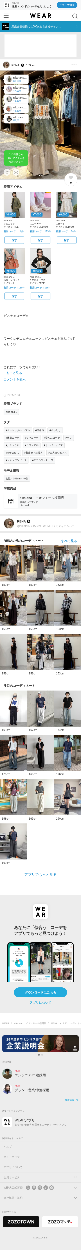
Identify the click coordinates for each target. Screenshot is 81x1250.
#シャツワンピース (16, 460)
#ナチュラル (12, 445)
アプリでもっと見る (40, 874)
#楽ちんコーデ (52, 437)
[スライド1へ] (39, 1055)
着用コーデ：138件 (14, 287)
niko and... (11, 411)
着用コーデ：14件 (14, 231)
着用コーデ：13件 (40, 287)
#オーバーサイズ (53, 445)
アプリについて (40, 1002)
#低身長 (39, 430)
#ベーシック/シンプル (18, 430)
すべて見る (69, 541)
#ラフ (68, 437)
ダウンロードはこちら (40, 992)
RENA (54, 1023)
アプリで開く (67, 5)
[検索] (74, 16)
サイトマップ (12, 1157)
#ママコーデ (31, 437)
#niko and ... (12, 452)
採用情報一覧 (72, 1100)
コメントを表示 (15, 379)
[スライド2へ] (42, 1055)
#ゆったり (55, 430)
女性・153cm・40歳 (17, 478)
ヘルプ (8, 1146)
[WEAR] (40, 15)
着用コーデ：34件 (66, 231)
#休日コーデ (12, 437)
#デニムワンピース (42, 460)
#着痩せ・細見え (33, 452)
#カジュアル (31, 445)
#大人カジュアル (57, 452)
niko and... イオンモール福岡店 (30, 1023)
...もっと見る (13, 373)
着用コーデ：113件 (40, 231)
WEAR (5, 1023)
